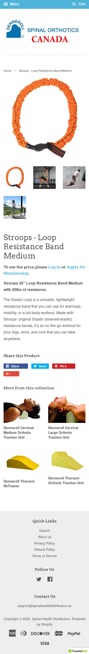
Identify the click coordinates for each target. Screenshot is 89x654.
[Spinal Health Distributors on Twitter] (39, 579)
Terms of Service (44, 555)
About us (44, 536)
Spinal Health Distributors (51, 618)
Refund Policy (44, 549)
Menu (14, 3)
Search (44, 530)
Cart (81, 3)
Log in (54, 267)
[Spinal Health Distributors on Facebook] (50, 579)
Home (7, 70)
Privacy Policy (44, 543)
